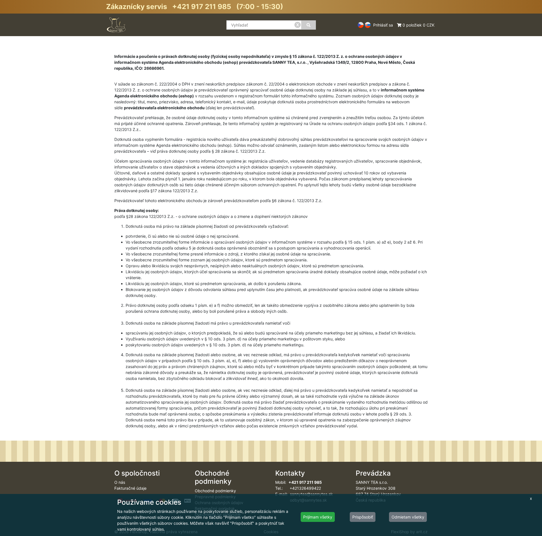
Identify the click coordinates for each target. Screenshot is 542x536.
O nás (119, 482)
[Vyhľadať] (308, 25)
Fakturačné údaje (130, 488)
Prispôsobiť (362, 517)
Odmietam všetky (408, 517)
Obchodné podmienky (215, 490)
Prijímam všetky (317, 517)
